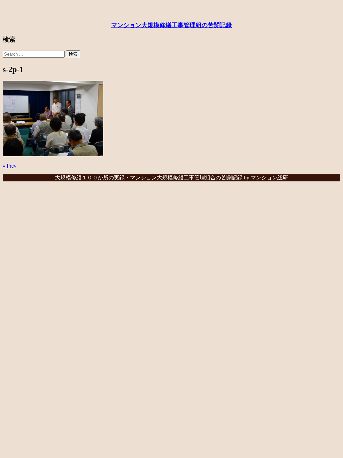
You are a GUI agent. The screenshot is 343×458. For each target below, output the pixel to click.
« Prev (9, 166)
